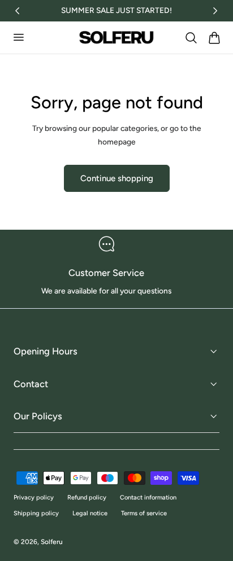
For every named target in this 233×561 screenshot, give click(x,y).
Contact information (148, 497)
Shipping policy (36, 513)
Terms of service (144, 513)
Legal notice (89, 513)
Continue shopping (116, 178)
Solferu (52, 542)
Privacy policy (34, 497)
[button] (18, 37)
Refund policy (86, 497)
